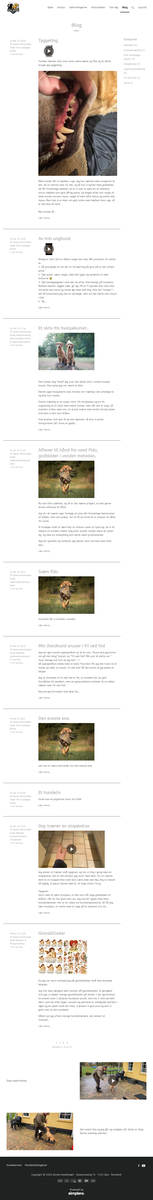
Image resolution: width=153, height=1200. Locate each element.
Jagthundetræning (21, 342)
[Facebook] (139, 1165)
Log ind (142, 7)
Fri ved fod (15, 659)
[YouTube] (143, 1165)
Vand (12, 464)
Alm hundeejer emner (20, 338)
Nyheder (20, 653)
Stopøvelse (15, 839)
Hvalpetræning (23, 335)
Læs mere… (44, 218)
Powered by (45, 1191)
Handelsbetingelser (36, 1165)
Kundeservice (14, 1165)
